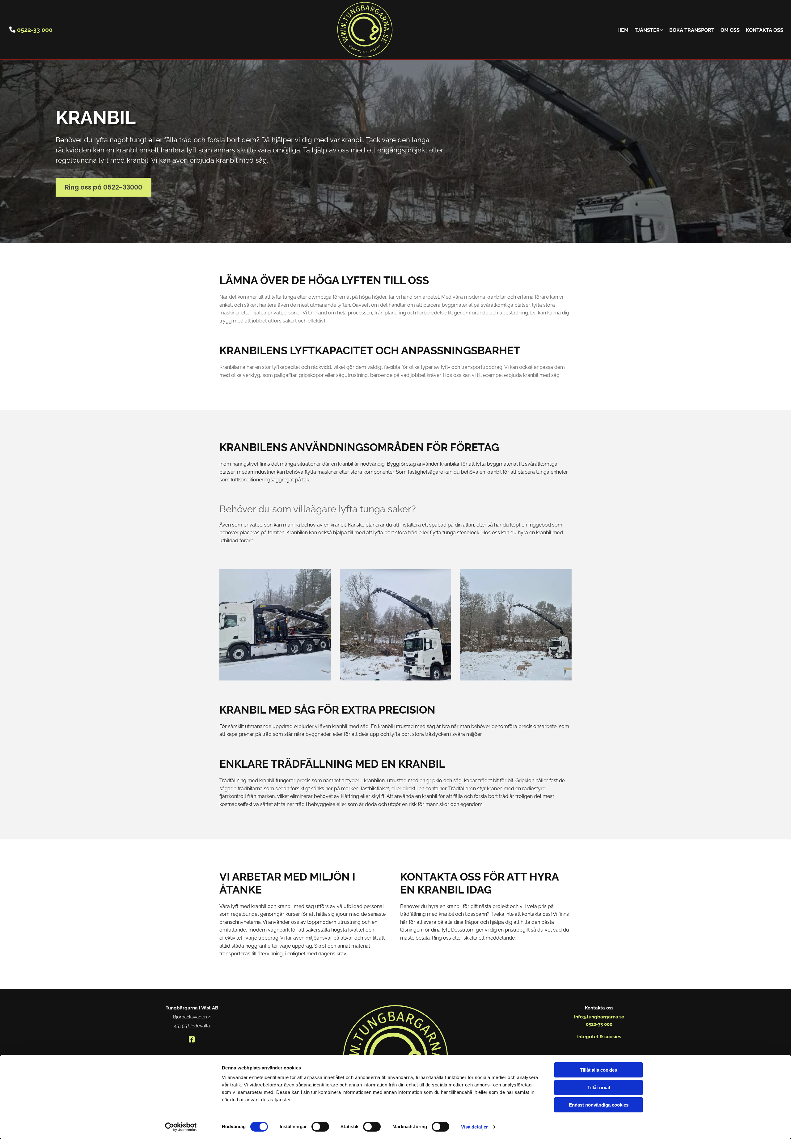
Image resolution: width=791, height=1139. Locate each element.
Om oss (730, 30)
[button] (103, 187)
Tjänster (647, 30)
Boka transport (691, 30)
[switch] (320, 1127)
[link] (649, 29)
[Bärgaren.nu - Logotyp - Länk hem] (365, 30)
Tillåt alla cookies (598, 1070)
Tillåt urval (598, 1087)
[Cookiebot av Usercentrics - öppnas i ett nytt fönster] (181, 1127)
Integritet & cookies (599, 1036)
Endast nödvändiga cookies (598, 1104)
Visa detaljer (474, 1126)
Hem (622, 30)
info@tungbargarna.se (599, 1017)
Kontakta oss (764, 30)
